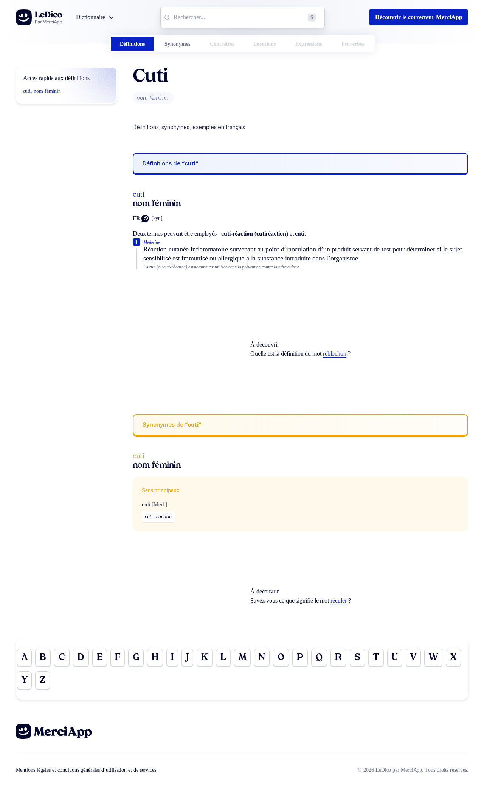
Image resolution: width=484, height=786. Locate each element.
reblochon (334, 353)
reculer (338, 600)
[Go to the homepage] (39, 17)
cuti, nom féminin (42, 91)
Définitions (132, 44)
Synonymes (177, 44)
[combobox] (242, 17)
